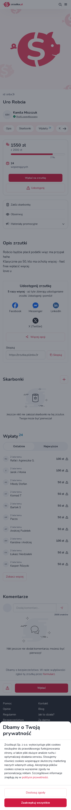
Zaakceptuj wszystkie (35, 803)
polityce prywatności (35, 777)
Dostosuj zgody (35, 792)
